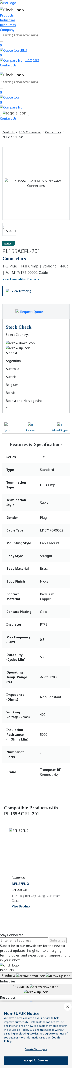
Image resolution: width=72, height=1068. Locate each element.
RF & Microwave (30, 132)
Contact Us (8, 65)
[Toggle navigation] (14, 113)
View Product (21, 906)
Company (7, 30)
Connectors (53, 132)
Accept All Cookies (36, 1060)
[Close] (68, 1007)
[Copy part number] (67, 243)
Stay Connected (12, 935)
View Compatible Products (20, 279)
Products (7, 15)
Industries (7, 20)
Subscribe (57, 940)
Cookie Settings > (36, 1049)
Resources (8, 25)
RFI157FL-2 (20, 883)
